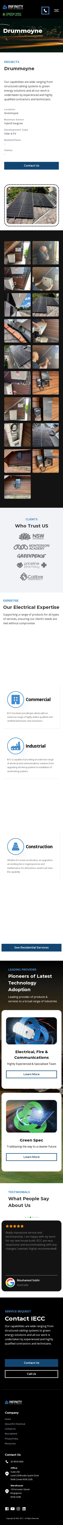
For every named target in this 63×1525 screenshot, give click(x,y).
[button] (56, 10)
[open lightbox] (17, 252)
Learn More (32, 1074)
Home (8, 1419)
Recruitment (11, 1433)
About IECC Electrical (15, 1423)
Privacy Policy (11, 1438)
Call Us (31, 1374)
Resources (10, 1443)
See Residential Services (31, 947)
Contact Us (31, 165)
